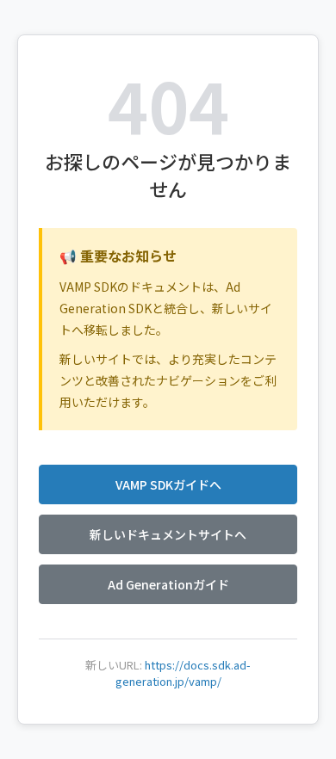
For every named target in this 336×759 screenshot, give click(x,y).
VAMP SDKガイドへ (168, 484)
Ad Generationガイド (168, 584)
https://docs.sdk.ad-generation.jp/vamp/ (183, 673)
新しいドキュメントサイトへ (168, 534)
